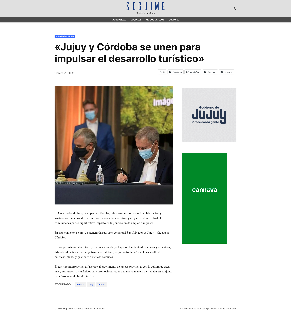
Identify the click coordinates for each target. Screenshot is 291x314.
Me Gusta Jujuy (65, 36)
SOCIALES (136, 19)
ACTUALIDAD (119, 19)
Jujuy (91, 284)
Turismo (101, 284)
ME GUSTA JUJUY (155, 19)
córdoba (80, 284)
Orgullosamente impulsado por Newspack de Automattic (208, 308)
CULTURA (174, 19)
